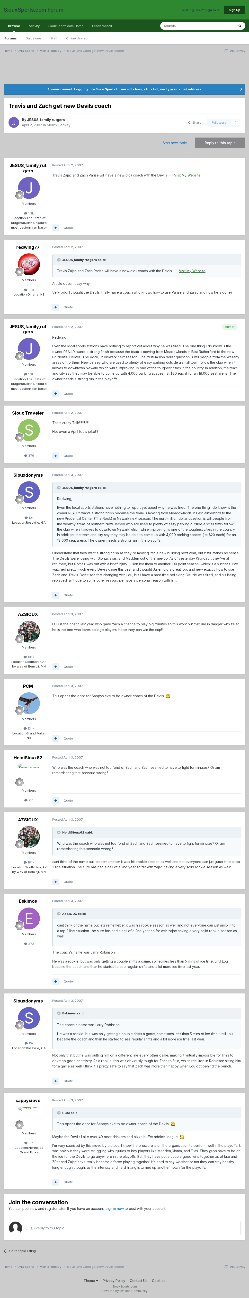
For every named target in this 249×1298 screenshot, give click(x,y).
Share (195, 122)
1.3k (30, 213)
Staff (53, 38)
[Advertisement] (124, 71)
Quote (68, 228)
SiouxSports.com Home (65, 26)
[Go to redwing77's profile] (29, 264)
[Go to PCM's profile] (29, 703)
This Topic (220, 26)
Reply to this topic (220, 143)
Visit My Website (187, 175)
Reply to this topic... (50, 1228)
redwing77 (28, 247)
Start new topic (175, 143)
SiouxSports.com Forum (33, 10)
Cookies (158, 1281)
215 (30, 1143)
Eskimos (28, 901)
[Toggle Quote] (59, 260)
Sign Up (234, 10)
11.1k (30, 290)
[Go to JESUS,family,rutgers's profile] (14, 122)
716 (30, 800)
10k (31, 517)
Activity (34, 26)
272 (30, 944)
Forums (10, 38)
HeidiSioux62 (28, 757)
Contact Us (138, 1281)
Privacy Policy (114, 1281)
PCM (28, 686)
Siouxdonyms (28, 475)
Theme (90, 1281)
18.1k (30, 657)
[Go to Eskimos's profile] (29, 918)
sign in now (115, 1208)
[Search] (240, 26)
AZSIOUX (28, 614)
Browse (14, 26)
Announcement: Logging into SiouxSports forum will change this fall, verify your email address (124, 89)
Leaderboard (102, 26)
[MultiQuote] (55, 227)
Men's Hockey (59, 125)
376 (30, 455)
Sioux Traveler (28, 413)
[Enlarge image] (168, 696)
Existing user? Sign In (198, 10)
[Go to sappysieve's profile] (29, 1118)
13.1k (30, 728)
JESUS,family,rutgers (46, 120)
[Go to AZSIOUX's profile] (29, 632)
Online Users (76, 38)
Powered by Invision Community (124, 1291)
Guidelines (34, 38)
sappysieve (28, 1100)
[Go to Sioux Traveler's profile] (29, 430)
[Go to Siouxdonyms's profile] (29, 492)
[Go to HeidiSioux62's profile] (29, 775)
